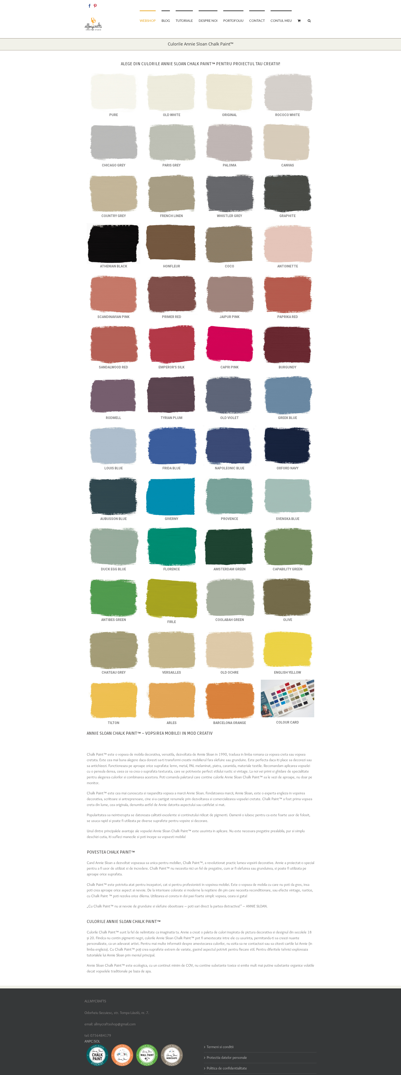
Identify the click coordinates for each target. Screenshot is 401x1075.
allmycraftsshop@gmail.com (301, 5)
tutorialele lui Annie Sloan (105, 955)
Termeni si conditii (220, 1047)
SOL (97, 1041)
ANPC (88, 1041)
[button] (309, 20)
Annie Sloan (205, 754)
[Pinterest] (95, 6)
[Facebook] (89, 6)
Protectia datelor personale (227, 1057)
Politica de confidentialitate (227, 1068)
